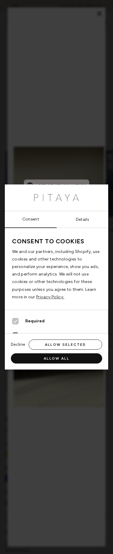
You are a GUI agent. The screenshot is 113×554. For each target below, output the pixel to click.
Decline (18, 344)
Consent (30, 219)
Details (82, 219)
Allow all (56, 358)
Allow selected (65, 344)
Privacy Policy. (50, 297)
